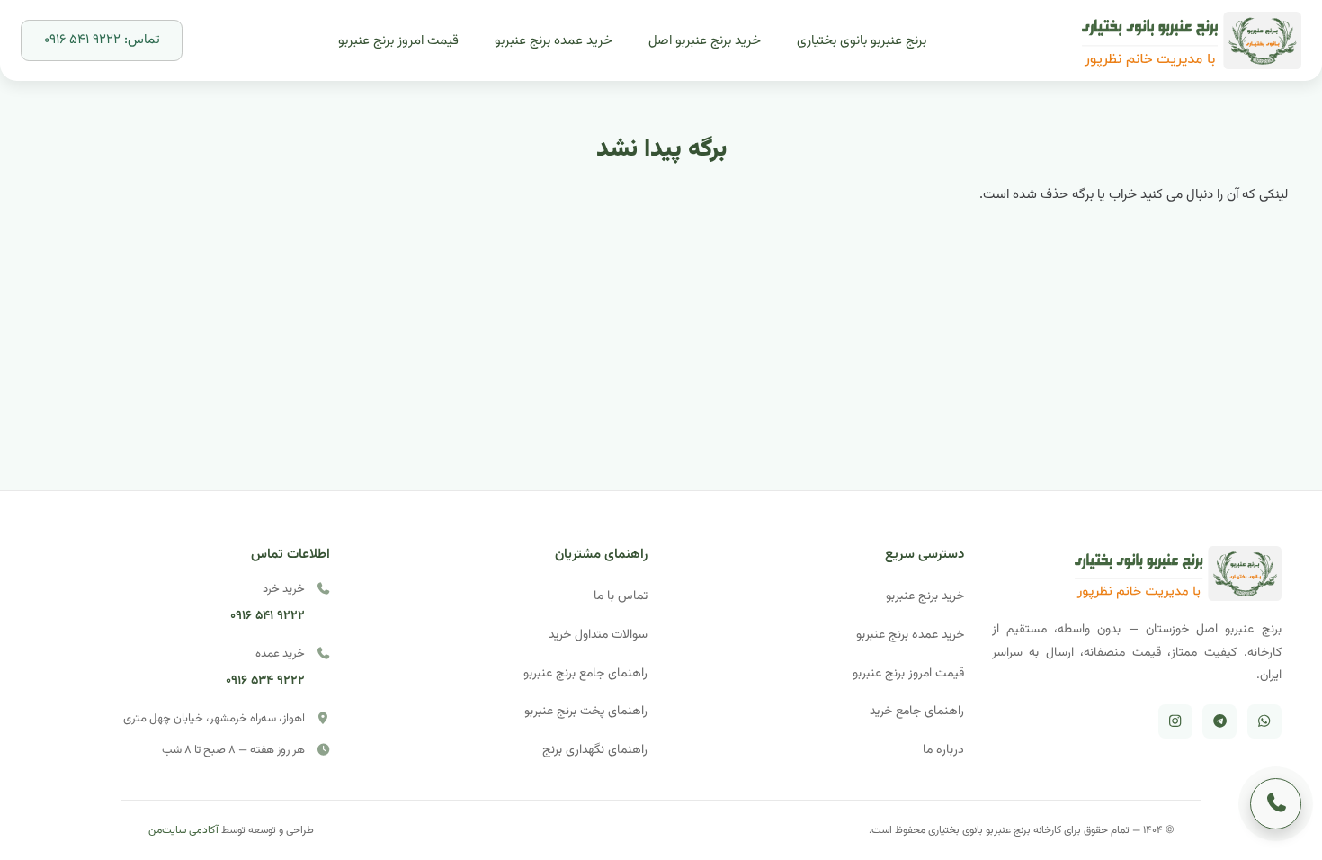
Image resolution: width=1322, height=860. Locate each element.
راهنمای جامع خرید (917, 711)
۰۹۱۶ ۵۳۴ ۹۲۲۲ (265, 680)
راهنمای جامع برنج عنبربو (585, 673)
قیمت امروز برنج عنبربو (908, 673)
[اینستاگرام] (1175, 721)
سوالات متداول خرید (598, 634)
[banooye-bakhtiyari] (1191, 41)
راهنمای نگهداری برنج (595, 749)
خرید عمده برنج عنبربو (910, 634)
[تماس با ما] (1275, 803)
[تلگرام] (1219, 721)
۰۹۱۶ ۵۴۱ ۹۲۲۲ (267, 615)
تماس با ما (621, 596)
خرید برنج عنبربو (925, 596)
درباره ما (943, 749)
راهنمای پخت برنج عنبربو (586, 711)
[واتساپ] (1264, 721)
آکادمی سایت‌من (183, 830)
